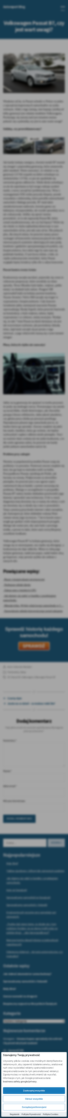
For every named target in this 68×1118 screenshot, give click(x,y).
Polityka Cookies (50, 1114)
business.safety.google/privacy (20, 1081)
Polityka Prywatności (31, 1114)
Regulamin (15, 1114)
